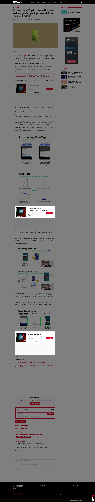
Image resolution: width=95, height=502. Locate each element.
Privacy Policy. (39, 416)
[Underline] (24, 464)
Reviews (50, 490)
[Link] (33, 464)
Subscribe (50, 413)
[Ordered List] (27, 464)
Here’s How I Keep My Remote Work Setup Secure (74, 77)
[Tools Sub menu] (63, 2)
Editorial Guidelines (77, 494)
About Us (75, 488)
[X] (18, 428)
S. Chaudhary (29, 19)
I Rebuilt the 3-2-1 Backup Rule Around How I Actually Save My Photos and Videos (75, 72)
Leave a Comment (21, 421)
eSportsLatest (17, 493)
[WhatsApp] (21, 428)
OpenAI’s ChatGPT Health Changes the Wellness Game (74, 82)
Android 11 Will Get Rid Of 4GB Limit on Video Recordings (30, 362)
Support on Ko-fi (35, 403)
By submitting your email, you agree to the (30, 416)
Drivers (60, 490)
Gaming (55, 2)
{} (34, 464)
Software (61, 488)
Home (14, 7)
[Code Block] (31, 464)
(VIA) (16, 356)
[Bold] (21, 464)
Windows (49, 2)
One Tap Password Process (23, 436)
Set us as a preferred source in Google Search (26, 76)
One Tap (27, 434)
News (32, 2)
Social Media (52, 494)
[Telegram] (26, 428)
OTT (50, 488)
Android (43, 2)
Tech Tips (51, 492)
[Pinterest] (23, 428)
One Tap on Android (36, 434)
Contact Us (75, 490)
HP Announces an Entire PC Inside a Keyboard (74, 87)
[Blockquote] (30, 464)
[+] (36, 464)
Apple (37, 2)
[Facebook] (16, 428)
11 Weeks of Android (22, 55)
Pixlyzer (80, 500)
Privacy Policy (76, 492)
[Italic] (22, 464)
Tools (61, 2)
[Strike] (25, 464)
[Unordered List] (28, 464)
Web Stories (62, 492)
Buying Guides (62, 494)
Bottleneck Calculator (74, 500)
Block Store (20, 434)
